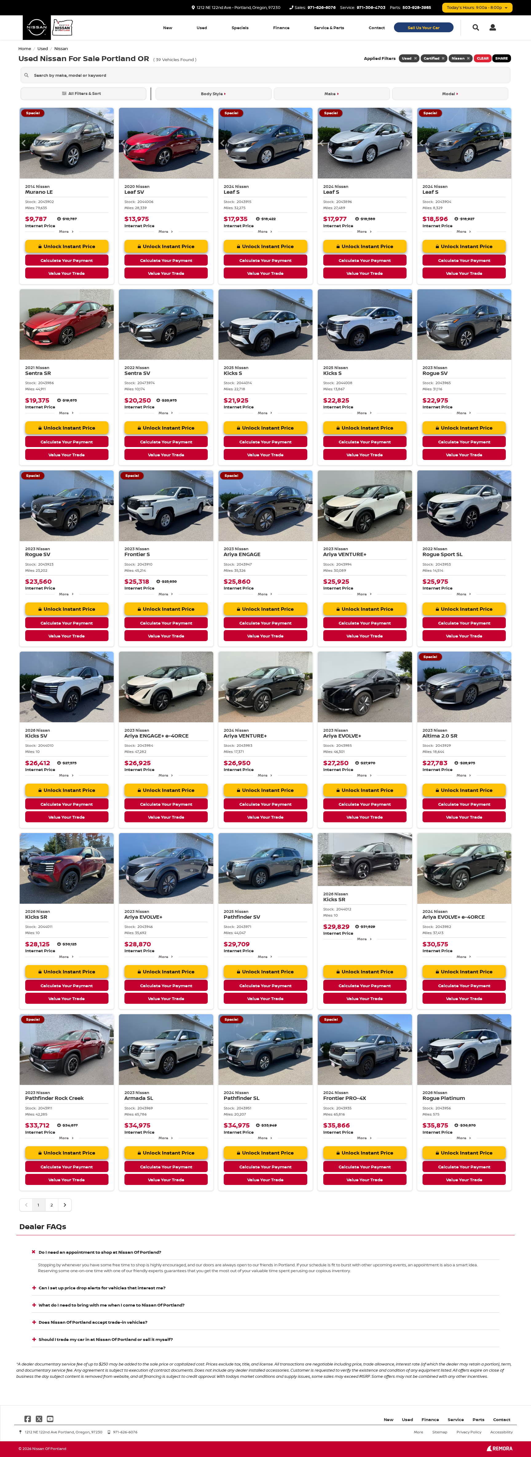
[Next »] (64, 1205)
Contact (377, 27)
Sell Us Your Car (424, 27)
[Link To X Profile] (39, 1418)
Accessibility (501, 1432)
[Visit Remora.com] (499, 1449)
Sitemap (439, 1432)
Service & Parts (329, 27)
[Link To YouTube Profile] (50, 1418)
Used (202, 27)
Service (456, 1419)
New (167, 27)
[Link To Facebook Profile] (28, 1418)
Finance (281, 27)
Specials (240, 27)
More (64, 231)
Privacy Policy (469, 1432)
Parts (479, 1419)
